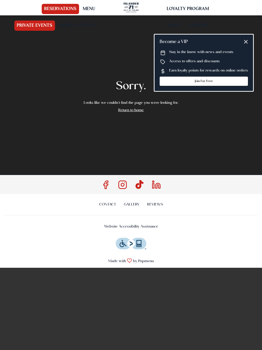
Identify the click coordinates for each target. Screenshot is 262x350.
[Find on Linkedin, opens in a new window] (156, 187)
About (174, 25)
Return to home (131, 110)
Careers (197, 25)
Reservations (60, 9)
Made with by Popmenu (79, 261)
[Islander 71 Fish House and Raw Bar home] (131, 7)
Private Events (34, 25)
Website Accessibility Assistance (131, 226)
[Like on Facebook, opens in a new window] (105, 187)
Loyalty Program (188, 9)
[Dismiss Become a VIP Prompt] (246, 42)
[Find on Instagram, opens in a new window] (122, 187)
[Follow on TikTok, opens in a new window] (139, 187)
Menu (89, 9)
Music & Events (77, 25)
